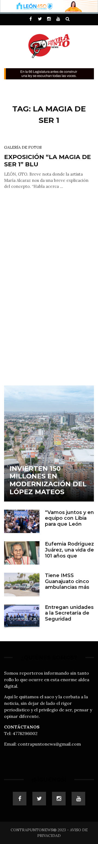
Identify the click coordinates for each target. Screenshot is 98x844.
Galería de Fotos (23, 147)
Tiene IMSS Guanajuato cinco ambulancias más (67, 581)
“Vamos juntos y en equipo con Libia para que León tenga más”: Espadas (69, 524)
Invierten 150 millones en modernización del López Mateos (48, 480)
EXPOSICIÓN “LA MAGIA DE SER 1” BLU (47, 160)
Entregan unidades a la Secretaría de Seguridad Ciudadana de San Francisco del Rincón (69, 622)
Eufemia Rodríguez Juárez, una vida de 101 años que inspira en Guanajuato (69, 555)
